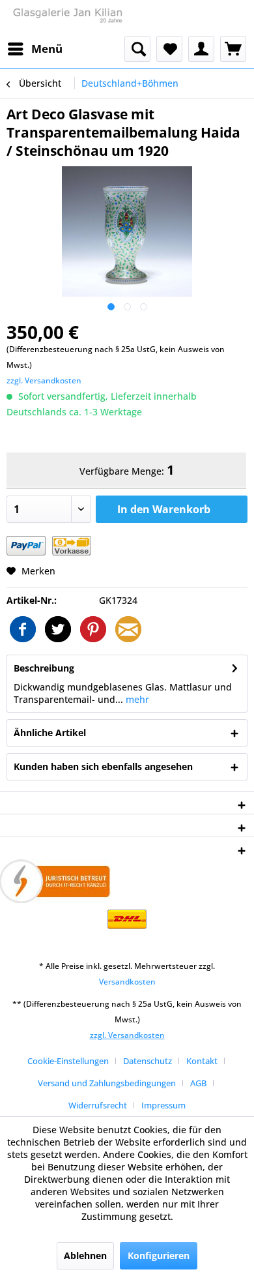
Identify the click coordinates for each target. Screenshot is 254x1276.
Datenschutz (147, 1061)
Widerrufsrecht (97, 1105)
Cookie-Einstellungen (68, 1061)
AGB (198, 1083)
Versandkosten (127, 981)
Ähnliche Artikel (50, 732)
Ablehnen (85, 1255)
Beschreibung (44, 668)
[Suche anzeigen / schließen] (137, 49)
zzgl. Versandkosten (44, 380)
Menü (47, 48)
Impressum (163, 1105)
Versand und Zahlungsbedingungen (107, 1083)
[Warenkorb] (233, 49)
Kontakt (202, 1061)
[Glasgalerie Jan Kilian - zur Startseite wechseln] (67, 18)
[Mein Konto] (201, 49)
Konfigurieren (159, 1255)
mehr (136, 699)
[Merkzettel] (169, 49)
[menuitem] (34, 49)
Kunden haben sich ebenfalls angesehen (103, 766)
